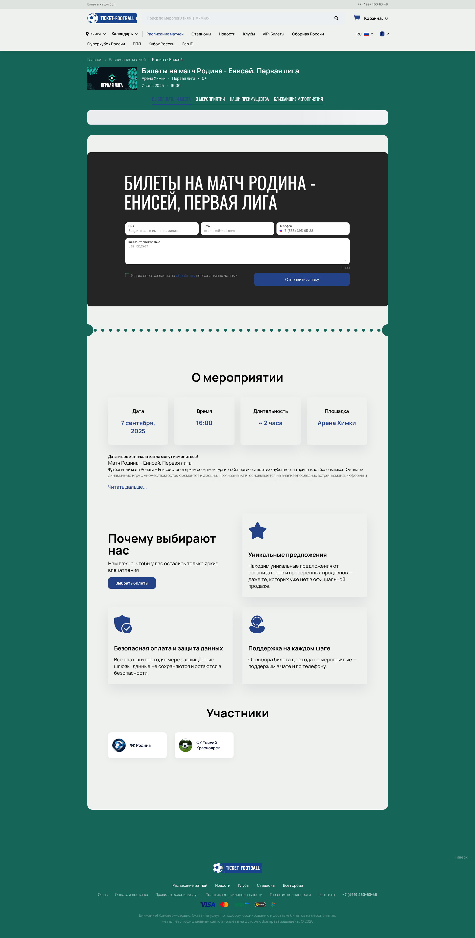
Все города (293, 885)
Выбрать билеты (132, 583)
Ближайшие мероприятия (298, 99)
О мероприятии (210, 99)
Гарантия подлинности (290, 894)
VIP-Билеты (273, 34)
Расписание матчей (165, 34)
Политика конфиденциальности (234, 894)
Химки (95, 33)
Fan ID (187, 44)
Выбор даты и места (171, 99)
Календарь (122, 34)
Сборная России (308, 34)
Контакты (326, 894)
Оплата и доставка (131, 894)
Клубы (249, 34)
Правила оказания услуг (176, 894)
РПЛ (137, 44)
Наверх (461, 857)
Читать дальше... (127, 486)
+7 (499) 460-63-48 (373, 4)
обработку (185, 275)
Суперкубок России (106, 44)
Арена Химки (154, 78)
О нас (103, 894)
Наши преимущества (249, 99)
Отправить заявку (302, 279)
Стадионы (201, 34)
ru (359, 34)
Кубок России (161, 44)
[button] (282, 231)
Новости (227, 34)
